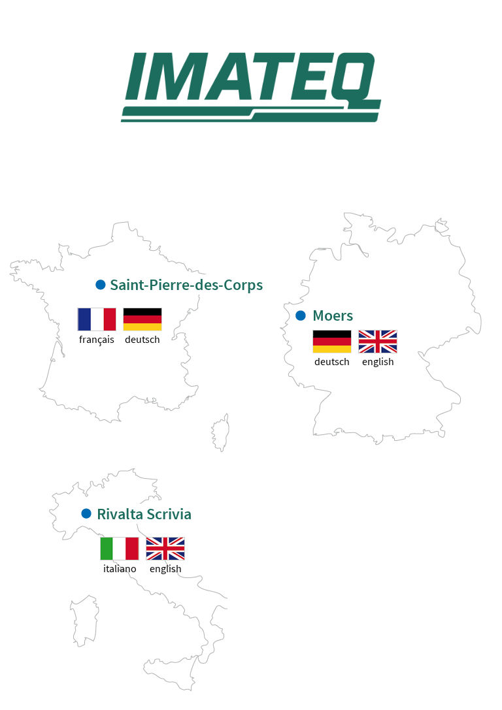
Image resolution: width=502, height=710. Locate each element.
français (96, 339)
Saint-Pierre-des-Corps (186, 284)
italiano (120, 568)
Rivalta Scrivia (144, 514)
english (378, 361)
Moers (332, 315)
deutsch (142, 339)
